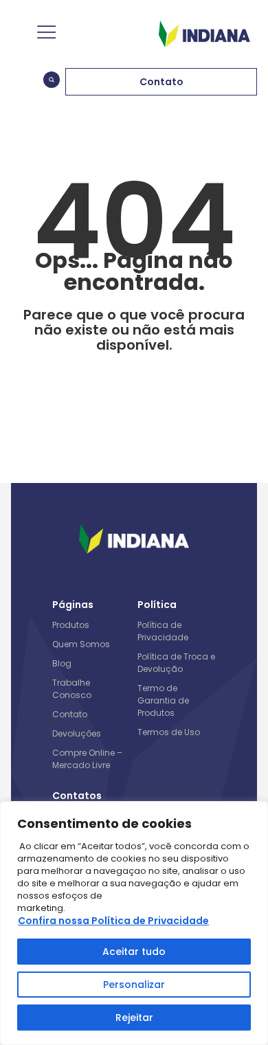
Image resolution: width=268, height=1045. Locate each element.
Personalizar (134, 984)
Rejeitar (134, 1017)
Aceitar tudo (134, 951)
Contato (69, 714)
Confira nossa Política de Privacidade (113, 921)
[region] (134, 923)
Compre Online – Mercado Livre (87, 759)
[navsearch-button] (51, 81)
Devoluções (76, 733)
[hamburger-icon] (45, 34)
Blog (61, 663)
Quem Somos (81, 644)
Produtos (70, 625)
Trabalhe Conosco (71, 689)
